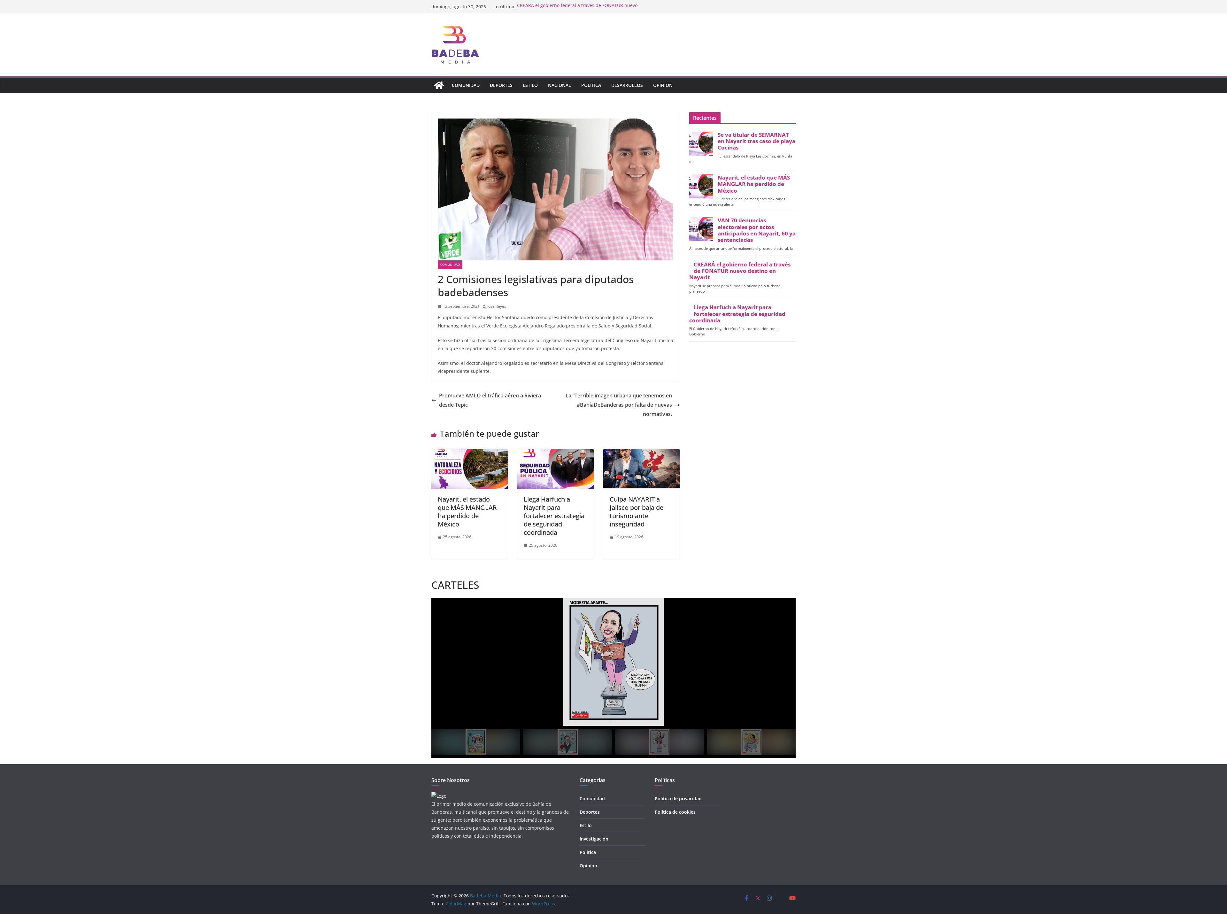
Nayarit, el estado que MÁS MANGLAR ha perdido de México (467, 511)
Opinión (663, 85)
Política (591, 85)
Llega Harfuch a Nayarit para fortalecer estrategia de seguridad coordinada (554, 516)
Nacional (559, 85)
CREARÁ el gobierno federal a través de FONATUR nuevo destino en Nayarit (740, 270)
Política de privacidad (678, 798)
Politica (588, 852)
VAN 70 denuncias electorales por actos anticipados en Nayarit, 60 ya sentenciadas (757, 230)
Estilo (530, 85)
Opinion (588, 866)
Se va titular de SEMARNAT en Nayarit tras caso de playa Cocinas (756, 141)
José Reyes (496, 306)
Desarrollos (627, 85)
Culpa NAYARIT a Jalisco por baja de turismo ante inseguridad (636, 511)
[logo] (438, 796)
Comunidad (466, 85)
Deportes (501, 85)
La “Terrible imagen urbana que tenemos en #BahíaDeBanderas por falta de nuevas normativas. (619, 405)
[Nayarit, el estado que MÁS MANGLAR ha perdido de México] (469, 453)
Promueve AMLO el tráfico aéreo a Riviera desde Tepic (490, 400)
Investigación (594, 839)
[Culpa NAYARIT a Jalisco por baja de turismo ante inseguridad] (641, 453)
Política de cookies (675, 812)
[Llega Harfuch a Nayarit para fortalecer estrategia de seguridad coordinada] (555, 453)
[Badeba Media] (439, 85)
